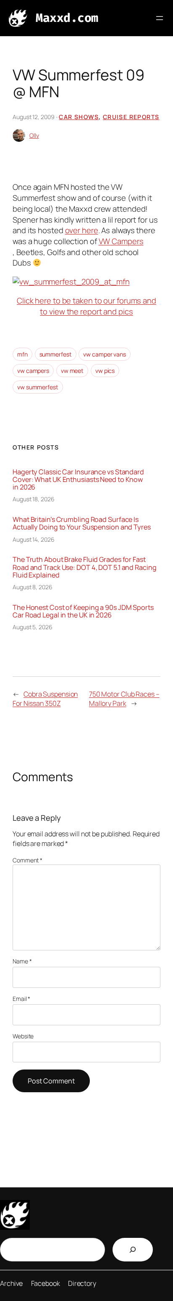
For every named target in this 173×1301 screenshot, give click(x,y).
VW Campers (121, 241)
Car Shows (79, 117)
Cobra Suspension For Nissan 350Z (45, 698)
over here (81, 230)
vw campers (33, 371)
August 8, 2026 (32, 587)
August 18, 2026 (34, 499)
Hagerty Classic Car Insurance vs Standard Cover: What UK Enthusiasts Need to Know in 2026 (78, 479)
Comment (27, 860)
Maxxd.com (67, 18)
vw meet (72, 371)
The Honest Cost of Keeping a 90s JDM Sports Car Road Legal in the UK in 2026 (83, 611)
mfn (22, 354)
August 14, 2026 (34, 539)
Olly (34, 135)
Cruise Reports (131, 117)
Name (22, 961)
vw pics (105, 371)
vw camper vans (104, 354)
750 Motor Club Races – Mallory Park (124, 698)
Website (23, 1036)
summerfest (55, 354)
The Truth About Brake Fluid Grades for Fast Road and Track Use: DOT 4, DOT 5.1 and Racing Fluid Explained (85, 567)
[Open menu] (160, 18)
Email (21, 999)
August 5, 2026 (32, 627)
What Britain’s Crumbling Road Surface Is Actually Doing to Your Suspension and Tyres (82, 523)
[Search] (133, 1249)
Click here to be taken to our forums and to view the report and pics (86, 306)
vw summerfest (37, 387)
